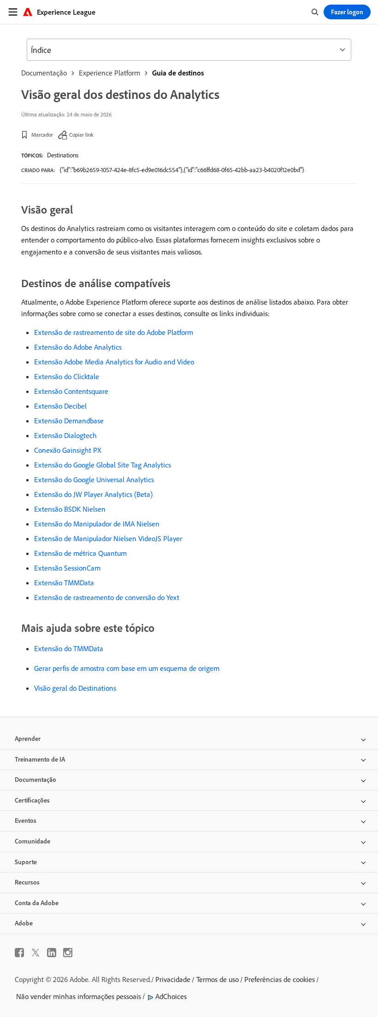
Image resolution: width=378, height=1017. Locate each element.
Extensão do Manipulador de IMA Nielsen (96, 523)
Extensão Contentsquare (71, 391)
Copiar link (81, 134)
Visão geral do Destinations (75, 688)
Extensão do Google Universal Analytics (94, 479)
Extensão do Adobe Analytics (78, 347)
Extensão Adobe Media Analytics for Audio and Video (114, 361)
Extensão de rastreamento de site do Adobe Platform (113, 332)
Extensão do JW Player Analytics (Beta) (93, 494)
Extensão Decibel (60, 405)
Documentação (44, 72)
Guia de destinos (178, 72)
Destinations (62, 155)
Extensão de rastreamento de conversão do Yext (106, 597)
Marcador (42, 134)
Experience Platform (109, 72)
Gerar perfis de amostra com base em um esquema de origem (126, 668)
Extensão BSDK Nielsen (70, 509)
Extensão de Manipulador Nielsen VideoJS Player (108, 538)
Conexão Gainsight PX (67, 450)
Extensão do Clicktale (66, 376)
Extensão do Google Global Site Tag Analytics (102, 464)
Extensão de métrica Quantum (80, 553)
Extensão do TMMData (68, 648)
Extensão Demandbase (69, 420)
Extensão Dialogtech (65, 435)
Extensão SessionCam (67, 567)
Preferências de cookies (279, 979)
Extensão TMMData (64, 582)
